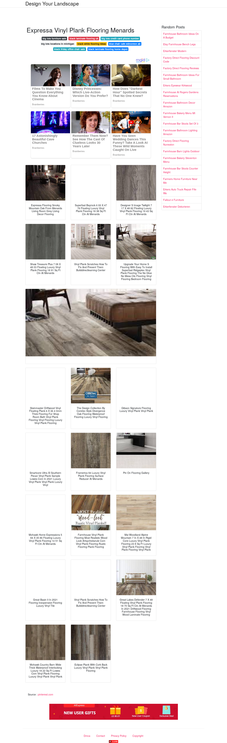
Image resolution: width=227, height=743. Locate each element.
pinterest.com (45, 694)
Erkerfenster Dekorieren (176, 206)
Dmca (87, 735)
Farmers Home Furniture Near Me (180, 180)
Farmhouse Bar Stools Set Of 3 (180, 123)
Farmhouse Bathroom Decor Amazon (179, 104)
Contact (100, 735)
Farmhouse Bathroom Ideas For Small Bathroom (181, 76)
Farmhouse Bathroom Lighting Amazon (180, 132)
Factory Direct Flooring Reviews (181, 68)
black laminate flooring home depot (108, 49)
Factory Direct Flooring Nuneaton (176, 142)
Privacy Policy (118, 735)
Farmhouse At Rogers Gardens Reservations (180, 94)
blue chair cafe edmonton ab (124, 43)
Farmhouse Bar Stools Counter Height (180, 170)
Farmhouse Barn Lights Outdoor (181, 151)
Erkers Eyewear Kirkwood (177, 85)
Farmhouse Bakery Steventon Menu (180, 159)
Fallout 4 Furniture (173, 200)
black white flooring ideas (91, 43)
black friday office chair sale (69, 49)
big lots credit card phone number (120, 38)
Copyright (137, 735)
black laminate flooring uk (84, 38)
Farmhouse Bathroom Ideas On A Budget (181, 35)
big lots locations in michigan (57, 43)
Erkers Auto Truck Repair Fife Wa (179, 191)
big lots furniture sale (54, 38)
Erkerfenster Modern (174, 51)
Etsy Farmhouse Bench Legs (179, 44)
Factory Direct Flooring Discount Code (181, 59)
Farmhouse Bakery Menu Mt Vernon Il (179, 115)
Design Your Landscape (52, 3)
